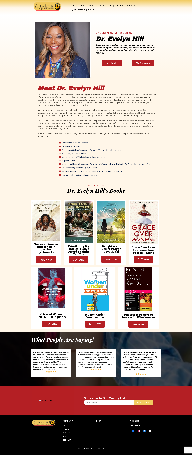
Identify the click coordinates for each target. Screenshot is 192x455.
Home (75, 5)
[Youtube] (150, 431)
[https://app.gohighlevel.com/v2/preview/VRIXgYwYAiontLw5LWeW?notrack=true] (45, 423)
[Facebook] (133, 431)
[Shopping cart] (160, 7)
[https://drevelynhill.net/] (47, 7)
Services (93, 5)
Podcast (103, 5)
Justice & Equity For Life (83, 9)
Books (84, 5)
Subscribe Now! (143, 402)
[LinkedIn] (144, 431)
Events (120, 5)
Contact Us (131, 5)
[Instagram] (139, 431)
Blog (112, 5)
